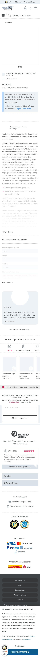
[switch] (4, 654)
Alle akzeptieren (20, 652)
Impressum (26, 639)
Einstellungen (20, 646)
